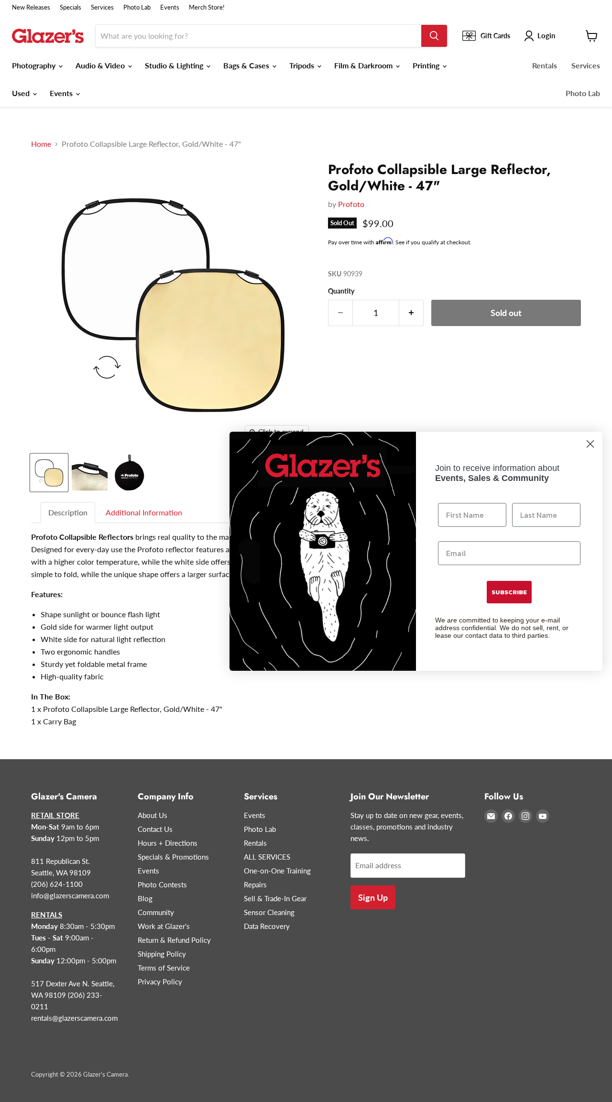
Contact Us (155, 829)
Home (41, 144)
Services (102, 7)
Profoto (351, 203)
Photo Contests (162, 884)
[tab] (68, 513)
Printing (427, 65)
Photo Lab (137, 7)
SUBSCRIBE (509, 592)
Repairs (255, 884)
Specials (70, 7)
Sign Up (373, 897)
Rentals (544, 65)
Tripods (302, 65)
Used (22, 93)
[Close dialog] (590, 444)
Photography (34, 65)
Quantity (341, 291)
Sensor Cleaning (269, 912)
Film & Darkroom (364, 65)
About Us (152, 815)
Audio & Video (101, 65)
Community (156, 912)
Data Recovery (267, 926)
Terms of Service (164, 967)
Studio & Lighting (175, 65)
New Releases (31, 7)
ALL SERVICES (267, 856)
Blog (145, 898)
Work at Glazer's (164, 926)
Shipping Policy (162, 953)
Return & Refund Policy (174, 940)
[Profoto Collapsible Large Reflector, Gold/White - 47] (49, 472)
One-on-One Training (277, 870)
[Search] (434, 36)
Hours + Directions (167, 843)
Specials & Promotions (173, 856)
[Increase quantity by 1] (411, 313)
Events (169, 7)
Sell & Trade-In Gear (275, 898)
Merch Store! (207, 7)
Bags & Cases (247, 65)
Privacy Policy (160, 981)
